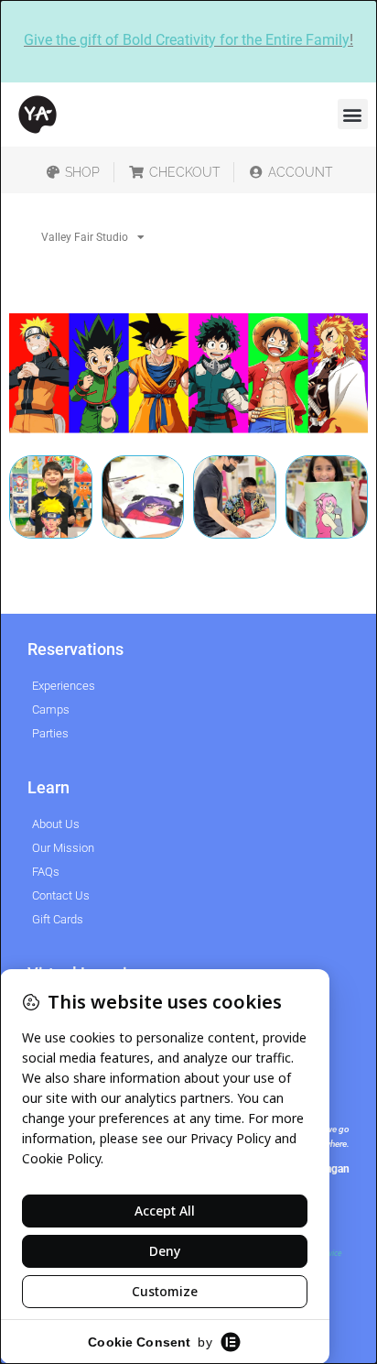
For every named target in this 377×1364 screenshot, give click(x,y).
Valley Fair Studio (84, 237)
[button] (353, 114)
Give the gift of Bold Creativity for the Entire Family (187, 40)
